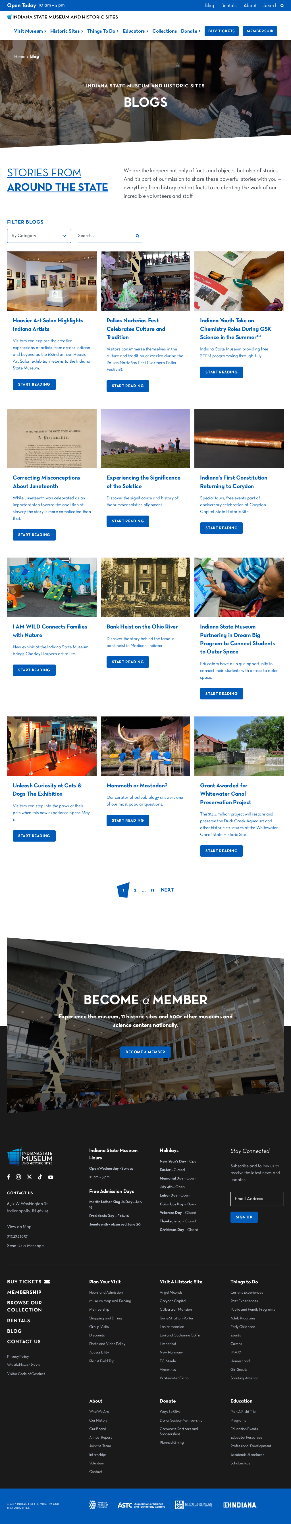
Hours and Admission (106, 1292)
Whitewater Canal (174, 1378)
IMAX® (235, 1352)
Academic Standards (247, 1455)
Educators (134, 31)
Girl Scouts (239, 1370)
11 (152, 890)
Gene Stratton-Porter (177, 1318)
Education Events (244, 1429)
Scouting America (244, 1378)
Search (270, 5)
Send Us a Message (25, 1246)
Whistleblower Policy (23, 1365)
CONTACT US (24, 1341)
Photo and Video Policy (107, 1344)
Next (167, 890)
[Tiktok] (40, 1178)
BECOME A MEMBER (145, 1052)
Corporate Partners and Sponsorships (179, 1431)
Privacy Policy (18, 1357)
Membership (260, 31)
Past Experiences (244, 1301)
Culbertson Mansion (176, 1309)
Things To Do (101, 31)
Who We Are (99, 1412)
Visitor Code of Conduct (26, 1374)
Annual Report (100, 1437)
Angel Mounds (171, 1292)
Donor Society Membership (181, 1420)
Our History (98, 1420)
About (250, 5)
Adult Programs (243, 1318)
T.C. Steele (168, 1361)
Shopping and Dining (105, 1318)
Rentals (228, 5)
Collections (164, 31)
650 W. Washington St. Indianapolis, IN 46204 (27, 1208)
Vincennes (168, 1370)
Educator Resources (246, 1437)
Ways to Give (170, 1412)
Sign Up (244, 1217)
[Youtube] (50, 1178)
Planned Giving (172, 1443)
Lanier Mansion (172, 1327)
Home (19, 56)
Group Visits (99, 1327)
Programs (238, 1420)
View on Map (19, 1227)
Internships (98, 1455)
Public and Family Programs (252, 1309)
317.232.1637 (17, 1236)
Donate (189, 31)
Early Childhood (242, 1327)
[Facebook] (8, 1178)
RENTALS (18, 1320)
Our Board (97, 1429)
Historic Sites (65, 31)
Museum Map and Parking (110, 1301)
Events (235, 1335)
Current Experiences (246, 1292)
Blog (209, 5)
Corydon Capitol (173, 1301)
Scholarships (240, 1463)
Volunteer (96, 1463)
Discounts (97, 1335)
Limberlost (168, 1344)
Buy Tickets (221, 31)
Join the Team (100, 1446)
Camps (236, 1344)
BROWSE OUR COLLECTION (24, 1306)
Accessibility (99, 1352)
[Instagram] (18, 1178)
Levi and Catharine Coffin (180, 1335)
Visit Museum (28, 31)
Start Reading (34, 384)
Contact (96, 1472)
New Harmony (171, 1352)
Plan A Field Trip (102, 1361)
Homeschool (240, 1361)
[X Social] (29, 1178)
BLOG (14, 1331)
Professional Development (250, 1446)
